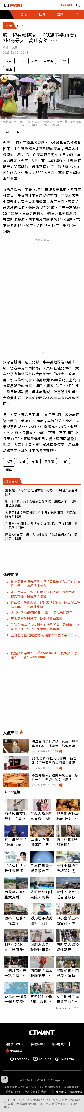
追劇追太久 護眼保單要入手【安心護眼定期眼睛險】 (41, 947)
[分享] (4, 1079)
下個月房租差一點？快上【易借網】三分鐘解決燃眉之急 (15, 973)
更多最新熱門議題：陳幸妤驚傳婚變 (36, 618)
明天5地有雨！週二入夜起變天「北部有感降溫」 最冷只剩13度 (41, 536)
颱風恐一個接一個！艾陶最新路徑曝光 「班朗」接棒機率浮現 (15, 999)
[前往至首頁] (14, 5)
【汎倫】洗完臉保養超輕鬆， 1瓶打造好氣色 (15, 868)
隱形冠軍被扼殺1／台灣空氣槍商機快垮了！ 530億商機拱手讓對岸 (15, 816)
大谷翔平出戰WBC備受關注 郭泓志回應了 (42, 612)
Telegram (67, 1059)
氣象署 (48, 60)
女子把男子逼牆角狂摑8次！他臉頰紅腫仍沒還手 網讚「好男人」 (67, 999)
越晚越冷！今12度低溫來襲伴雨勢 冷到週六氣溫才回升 (41, 492)
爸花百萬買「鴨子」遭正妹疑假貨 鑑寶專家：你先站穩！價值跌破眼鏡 (45, 594)
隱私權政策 (59, 1044)
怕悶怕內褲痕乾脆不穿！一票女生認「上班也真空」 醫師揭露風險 (41, 973)
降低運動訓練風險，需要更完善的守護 (41, 894)
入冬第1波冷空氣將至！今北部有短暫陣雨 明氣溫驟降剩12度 (40, 514)
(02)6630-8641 (45, 652)
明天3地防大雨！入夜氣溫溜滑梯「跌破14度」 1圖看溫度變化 (40, 503)
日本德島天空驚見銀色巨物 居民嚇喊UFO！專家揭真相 (42, 868)
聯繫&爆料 (38, 1044)
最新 (24, 14)
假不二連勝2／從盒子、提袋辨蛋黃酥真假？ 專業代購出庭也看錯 (15, 920)
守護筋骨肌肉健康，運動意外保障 (67, 973)
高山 (9, 69)
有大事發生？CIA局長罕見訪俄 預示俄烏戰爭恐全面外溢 (15, 842)
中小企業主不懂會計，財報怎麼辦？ (67, 920)
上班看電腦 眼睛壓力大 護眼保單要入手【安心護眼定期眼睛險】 (39, 635)
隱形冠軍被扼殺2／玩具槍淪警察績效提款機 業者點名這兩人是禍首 (41, 920)
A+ (8, 132)
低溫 (21, 60)
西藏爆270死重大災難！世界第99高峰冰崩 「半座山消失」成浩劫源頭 (16, 894)
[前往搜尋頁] (78, 5)
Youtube (45, 1059)
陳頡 (14, 47)
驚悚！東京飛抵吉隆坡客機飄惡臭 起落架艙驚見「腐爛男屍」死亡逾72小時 (67, 894)
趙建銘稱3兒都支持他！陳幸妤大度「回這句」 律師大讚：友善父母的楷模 (67, 842)
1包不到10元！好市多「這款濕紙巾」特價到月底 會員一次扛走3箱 (15, 947)
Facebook (22, 1059)
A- (17, 132)
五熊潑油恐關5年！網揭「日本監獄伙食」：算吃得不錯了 (41, 999)
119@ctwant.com (31, 656)
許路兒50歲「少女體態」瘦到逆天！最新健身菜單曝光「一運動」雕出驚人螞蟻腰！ (45, 626)
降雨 (34, 60)
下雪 (63, 60)
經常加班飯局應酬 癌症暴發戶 (67, 816)
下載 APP (66, 5)
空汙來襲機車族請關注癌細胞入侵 (67, 868)
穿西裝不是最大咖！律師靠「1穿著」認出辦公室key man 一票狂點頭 (45, 604)
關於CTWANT (15, 1044)
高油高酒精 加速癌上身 (39, 842)
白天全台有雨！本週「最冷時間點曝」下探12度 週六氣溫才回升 (41, 525)
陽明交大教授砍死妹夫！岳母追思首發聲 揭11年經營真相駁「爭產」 (68, 947)
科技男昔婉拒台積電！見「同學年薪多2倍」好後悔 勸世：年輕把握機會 (45, 583)
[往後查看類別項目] (75, 14)
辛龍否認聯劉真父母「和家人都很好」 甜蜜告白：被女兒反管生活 (41, 816)
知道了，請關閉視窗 (70, 1092)
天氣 (9, 60)
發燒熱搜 (15, 1050)
